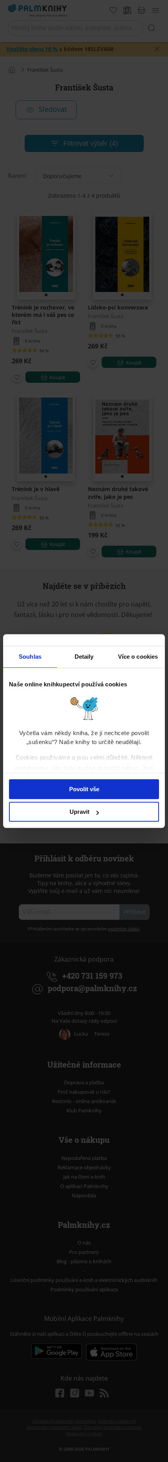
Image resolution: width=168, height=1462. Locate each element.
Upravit (79, 811)
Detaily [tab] (84, 656)
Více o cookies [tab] (138, 656)
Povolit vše (84, 789)
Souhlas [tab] (30, 656)
